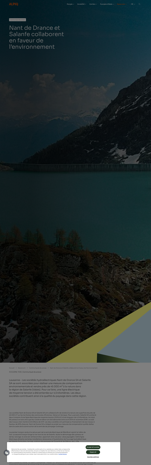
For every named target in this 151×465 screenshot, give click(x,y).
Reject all (93, 452)
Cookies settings (93, 457)
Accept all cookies (93, 447)
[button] (7, 453)
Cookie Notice (62, 454)
